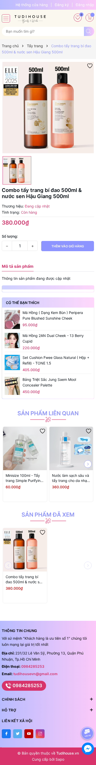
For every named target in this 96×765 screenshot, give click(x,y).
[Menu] (6, 18)
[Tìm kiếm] (89, 31)
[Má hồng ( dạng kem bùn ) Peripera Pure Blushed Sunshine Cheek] (12, 319)
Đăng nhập (85, 5)
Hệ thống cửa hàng (32, 5)
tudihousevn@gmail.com (35, 674)
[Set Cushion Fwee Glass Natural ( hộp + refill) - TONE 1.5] (12, 362)
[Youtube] (28, 733)
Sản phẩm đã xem (48, 514)
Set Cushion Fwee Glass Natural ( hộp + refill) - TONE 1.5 (56, 360)
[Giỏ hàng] (90, 18)
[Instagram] (40, 733)
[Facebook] (6, 733)
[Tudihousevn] (30, 17)
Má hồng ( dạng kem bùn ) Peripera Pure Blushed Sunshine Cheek (53, 315)
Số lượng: (10, 236)
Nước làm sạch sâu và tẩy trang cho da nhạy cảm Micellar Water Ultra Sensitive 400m (70, 478)
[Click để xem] (48, 108)
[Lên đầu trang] (88, 719)
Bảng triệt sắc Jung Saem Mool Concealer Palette (49, 382)
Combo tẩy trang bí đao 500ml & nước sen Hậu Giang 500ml (25, 580)
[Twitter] (17, 733)
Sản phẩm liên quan (48, 413)
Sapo (60, 759)
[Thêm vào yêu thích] (89, 65)
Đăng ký (62, 5)
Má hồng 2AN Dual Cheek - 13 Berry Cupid (53, 338)
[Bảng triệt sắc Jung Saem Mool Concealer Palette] (12, 386)
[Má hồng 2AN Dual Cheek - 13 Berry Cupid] (12, 340)
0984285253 (32, 666)
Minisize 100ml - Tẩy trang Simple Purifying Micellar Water (24, 478)
